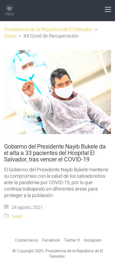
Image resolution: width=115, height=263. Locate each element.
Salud (17, 217)
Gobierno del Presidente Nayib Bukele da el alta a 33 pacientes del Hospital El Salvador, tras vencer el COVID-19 (55, 153)
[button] (108, 9)
